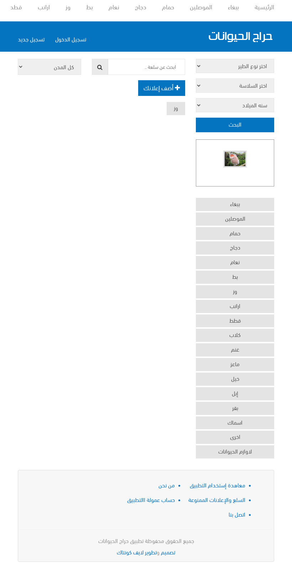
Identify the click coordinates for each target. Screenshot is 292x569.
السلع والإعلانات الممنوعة (216, 499)
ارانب (44, 6)
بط (89, 6)
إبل (235, 393)
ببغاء (233, 6)
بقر (235, 407)
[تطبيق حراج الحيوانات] (240, 36)
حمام (168, 6)
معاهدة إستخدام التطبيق (217, 485)
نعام (114, 6)
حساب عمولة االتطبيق (151, 499)
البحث (235, 124)
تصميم (168, 552)
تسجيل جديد (31, 39)
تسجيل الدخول (70, 39)
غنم (235, 349)
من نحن (166, 485)
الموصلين (201, 6)
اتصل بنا (237, 514)
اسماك (235, 422)
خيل (235, 378)
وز (68, 6)
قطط (15, 6)
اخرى (235, 436)
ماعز (235, 363)
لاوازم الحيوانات (235, 451)
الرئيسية (264, 6)
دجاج (140, 6)
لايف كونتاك (130, 552)
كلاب (235, 334)
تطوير (151, 552)
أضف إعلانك (159, 87)
